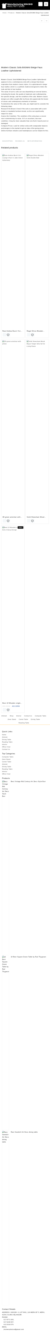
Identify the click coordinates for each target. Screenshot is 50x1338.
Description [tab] (7, 141)
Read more (4, 334)
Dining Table (6, 739)
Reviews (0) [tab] (20, 141)
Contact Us (6, 749)
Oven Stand (6, 759)
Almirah (5, 737)
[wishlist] (8, 334)
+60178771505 (15, 6)
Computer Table (7, 757)
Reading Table (7, 742)
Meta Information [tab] (34, 141)
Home (4, 735)
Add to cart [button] (4, 710)
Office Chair (6, 747)
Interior (4, 744)
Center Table (6, 762)
